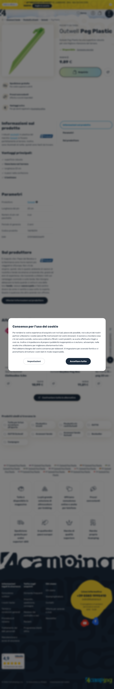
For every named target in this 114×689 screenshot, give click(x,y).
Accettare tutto (78, 361)
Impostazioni (34, 361)
